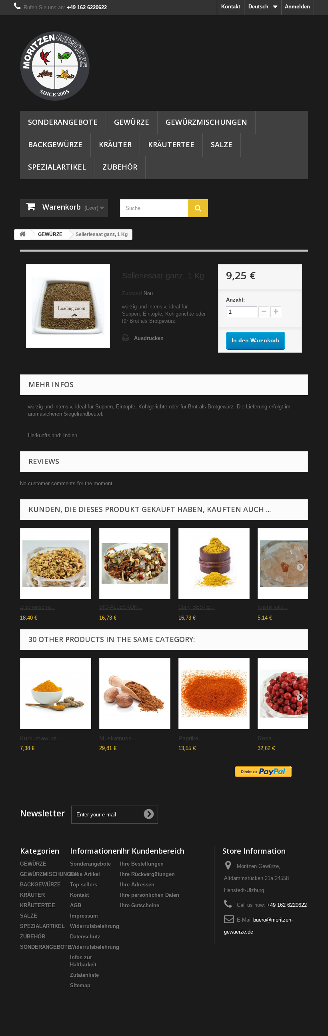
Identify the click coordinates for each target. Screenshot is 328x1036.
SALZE (221, 144)
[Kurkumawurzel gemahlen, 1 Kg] (55, 693)
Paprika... (190, 738)
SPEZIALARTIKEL (57, 167)
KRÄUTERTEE (171, 144)
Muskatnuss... (117, 738)
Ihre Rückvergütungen (147, 874)
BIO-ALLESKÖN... (120, 607)
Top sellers (83, 885)
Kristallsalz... (273, 607)
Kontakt (230, 7)
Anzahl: (235, 300)
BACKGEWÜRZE (55, 144)
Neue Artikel (85, 874)
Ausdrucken (149, 338)
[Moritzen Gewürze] (64, 66)
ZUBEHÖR (119, 167)
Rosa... (267, 738)
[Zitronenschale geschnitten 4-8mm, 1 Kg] (55, 563)
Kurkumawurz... (41, 738)
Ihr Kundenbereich (152, 851)
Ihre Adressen (137, 885)
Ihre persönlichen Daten (149, 895)
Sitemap (80, 985)
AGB (75, 905)
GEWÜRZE (131, 122)
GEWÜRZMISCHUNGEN (206, 122)
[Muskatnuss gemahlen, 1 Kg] (134, 693)
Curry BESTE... (196, 607)
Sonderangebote (90, 864)
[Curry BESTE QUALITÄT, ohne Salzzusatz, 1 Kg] (214, 563)
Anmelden (297, 7)
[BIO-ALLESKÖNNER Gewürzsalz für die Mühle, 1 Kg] (134, 563)
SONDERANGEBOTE (63, 122)
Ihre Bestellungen (142, 864)
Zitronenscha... (37, 607)
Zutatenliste (84, 975)
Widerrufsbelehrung (94, 926)
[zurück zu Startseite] (22, 235)
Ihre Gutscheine (139, 905)
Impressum (84, 916)
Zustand (132, 293)
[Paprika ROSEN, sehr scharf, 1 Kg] (214, 693)
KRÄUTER (115, 144)
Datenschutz (85, 937)
